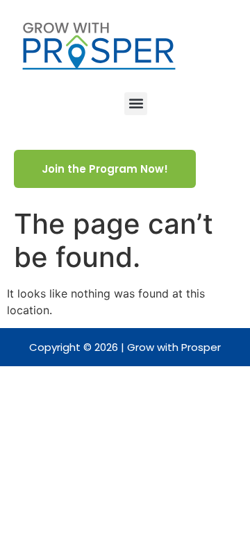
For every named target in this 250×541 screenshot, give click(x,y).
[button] (135, 103)
